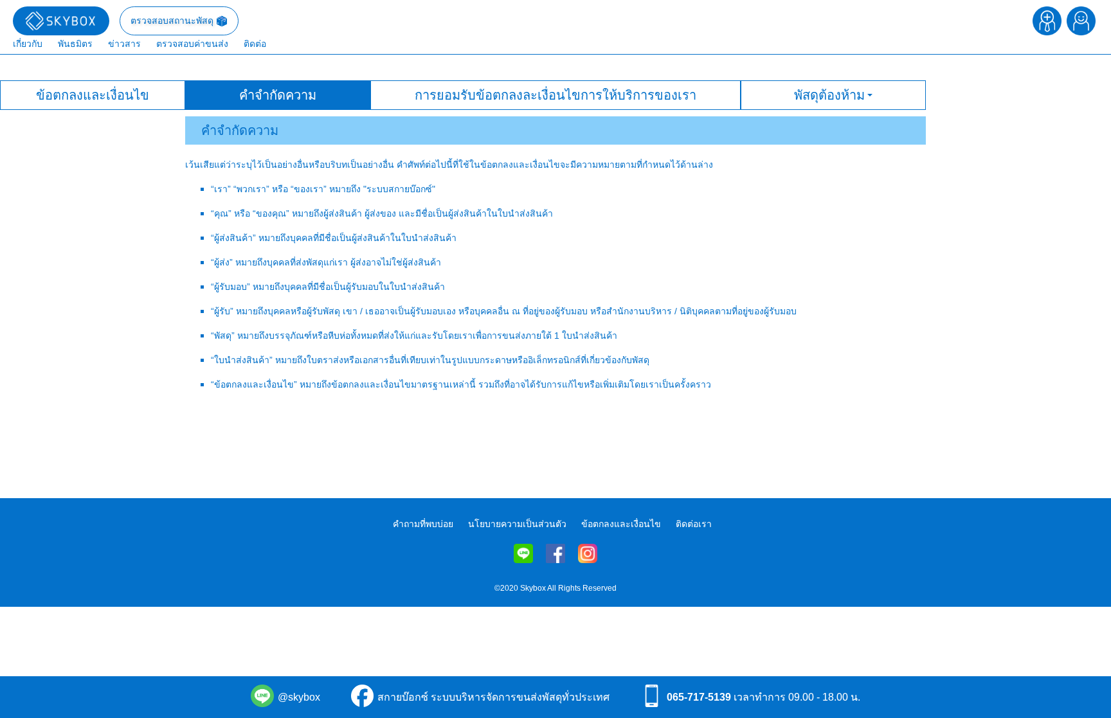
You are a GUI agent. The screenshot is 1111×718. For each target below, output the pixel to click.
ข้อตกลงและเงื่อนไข (621, 524)
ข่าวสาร (124, 44)
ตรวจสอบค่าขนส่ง (192, 44)
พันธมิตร (75, 44)
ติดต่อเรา (694, 524)
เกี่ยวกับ (27, 44)
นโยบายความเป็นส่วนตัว (517, 524)
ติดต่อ (255, 44)
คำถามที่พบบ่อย (423, 524)
